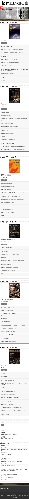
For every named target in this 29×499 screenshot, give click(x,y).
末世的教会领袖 (5, 445)
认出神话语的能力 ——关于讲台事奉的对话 (10, 196)
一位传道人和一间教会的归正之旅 (8, 328)
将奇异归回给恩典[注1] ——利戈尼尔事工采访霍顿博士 (13, 146)
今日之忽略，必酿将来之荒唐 (7, 307)
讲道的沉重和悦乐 (5, 338)
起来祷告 (3, 40)
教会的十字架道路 (5, 414)
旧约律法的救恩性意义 (6, 264)
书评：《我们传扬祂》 (5, 321)
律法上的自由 (4, 273)
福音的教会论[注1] (5, 77)
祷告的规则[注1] (4, 56)
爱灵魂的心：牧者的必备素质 (7, 310)
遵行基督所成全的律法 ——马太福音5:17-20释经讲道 (12, 260)
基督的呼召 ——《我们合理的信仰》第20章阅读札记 (12, 199)
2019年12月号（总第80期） (9, 347)
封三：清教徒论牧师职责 (7, 477)
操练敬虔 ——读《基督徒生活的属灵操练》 (10, 62)
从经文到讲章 (4, 318)
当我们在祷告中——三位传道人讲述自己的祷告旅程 (12, 52)
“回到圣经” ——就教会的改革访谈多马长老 (10, 267)
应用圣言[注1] (4, 136)
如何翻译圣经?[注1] (5, 130)
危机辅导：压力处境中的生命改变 (8, 388)
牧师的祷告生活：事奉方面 (7, 404)
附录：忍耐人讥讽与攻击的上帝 (8, 391)
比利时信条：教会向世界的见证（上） (9, 394)
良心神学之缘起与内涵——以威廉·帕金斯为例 (11, 407)
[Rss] (14, 494)
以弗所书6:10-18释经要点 (6, 401)
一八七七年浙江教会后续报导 (7, 212)
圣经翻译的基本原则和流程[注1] (8, 133)
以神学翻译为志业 (5, 251)
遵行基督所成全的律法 (8, 239)
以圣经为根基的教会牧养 (6, 247)
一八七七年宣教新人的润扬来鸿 (8, 270)
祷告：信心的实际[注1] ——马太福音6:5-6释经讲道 (12, 49)
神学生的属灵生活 (5, 458)
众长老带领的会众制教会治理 (8, 465)
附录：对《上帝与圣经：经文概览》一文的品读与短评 (12, 192)
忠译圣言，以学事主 (5, 112)
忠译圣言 (3, 104)
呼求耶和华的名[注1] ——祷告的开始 (9, 59)
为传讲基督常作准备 (7, 299)
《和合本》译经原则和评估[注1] (8, 143)
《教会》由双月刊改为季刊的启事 (8, 341)
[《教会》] (14, 3)
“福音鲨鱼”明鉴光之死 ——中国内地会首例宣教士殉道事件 (14, 410)
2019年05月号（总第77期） (9, 157)
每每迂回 (3, 373)
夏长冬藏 (3, 365)
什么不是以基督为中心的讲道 (7, 202)
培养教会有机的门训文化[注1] (7, 73)
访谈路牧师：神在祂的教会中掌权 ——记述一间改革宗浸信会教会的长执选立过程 (14, 470)
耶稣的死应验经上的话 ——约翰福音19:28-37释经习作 (13, 325)
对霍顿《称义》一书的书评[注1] (8, 139)
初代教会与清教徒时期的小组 (7, 380)
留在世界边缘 (4, 376)
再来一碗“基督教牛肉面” (6, 115)
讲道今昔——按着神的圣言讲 (7, 186)
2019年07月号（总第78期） (9, 222)
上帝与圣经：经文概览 (6, 189)
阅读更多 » (4, 42)
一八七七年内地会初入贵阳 (7, 334)
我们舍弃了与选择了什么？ (7, 46)
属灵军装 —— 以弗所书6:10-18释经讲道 (10, 397)
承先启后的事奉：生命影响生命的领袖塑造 (11, 461)
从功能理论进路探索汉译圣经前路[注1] (9, 126)
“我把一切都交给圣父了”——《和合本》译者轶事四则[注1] (13, 149)
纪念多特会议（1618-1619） (7, 209)
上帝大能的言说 (6, 175)
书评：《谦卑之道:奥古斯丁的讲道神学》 (11, 474)
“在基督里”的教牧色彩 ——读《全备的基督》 (11, 254)
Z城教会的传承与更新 (5, 206)
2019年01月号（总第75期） (9, 22)
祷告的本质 (3, 80)
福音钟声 (3, 215)
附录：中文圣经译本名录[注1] (7, 123)
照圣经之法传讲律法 (6, 454)
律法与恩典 (3, 257)
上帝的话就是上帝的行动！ (7, 183)
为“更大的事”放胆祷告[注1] (7, 65)
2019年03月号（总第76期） (9, 86)
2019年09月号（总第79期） (9, 281)
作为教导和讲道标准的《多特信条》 (9, 331)
